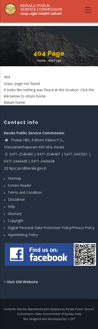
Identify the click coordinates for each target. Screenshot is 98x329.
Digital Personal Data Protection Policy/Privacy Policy (51, 227)
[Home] (34, 9)
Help (11, 206)
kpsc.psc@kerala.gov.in (28, 168)
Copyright (15, 220)
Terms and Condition (25, 192)
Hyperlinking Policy (23, 234)
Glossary (15, 213)
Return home (14, 102)
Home (41, 60)
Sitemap (14, 178)
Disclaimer (16, 199)
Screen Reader (19, 185)
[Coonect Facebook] (51, 256)
